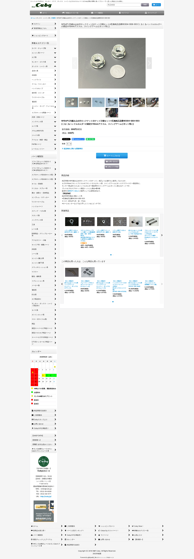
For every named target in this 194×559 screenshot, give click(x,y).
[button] (150, 13)
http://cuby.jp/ (45, 496)
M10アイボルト (73, 191)
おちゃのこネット (93, 557)
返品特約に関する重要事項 (73, 149)
